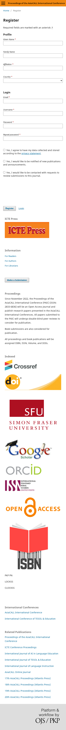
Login (21, 208)
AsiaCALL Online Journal (18, 672)
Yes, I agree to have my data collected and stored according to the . (31, 152)
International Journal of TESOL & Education (28, 659)
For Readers (10, 256)
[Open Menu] (3, 3)
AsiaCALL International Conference (23, 612)
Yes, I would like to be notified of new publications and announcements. (32, 163)
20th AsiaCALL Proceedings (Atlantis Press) (28, 697)
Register (9, 208)
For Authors (10, 260)
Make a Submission (17, 280)
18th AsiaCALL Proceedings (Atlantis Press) (28, 684)
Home (6, 10)
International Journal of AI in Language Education (31, 653)
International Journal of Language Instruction (29, 666)
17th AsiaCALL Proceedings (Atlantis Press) (28, 678)
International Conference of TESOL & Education (30, 618)
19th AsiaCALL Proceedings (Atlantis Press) (28, 690)
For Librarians (11, 265)
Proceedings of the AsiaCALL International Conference (36, 3)
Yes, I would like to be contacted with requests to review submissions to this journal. (31, 174)
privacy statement (31, 153)
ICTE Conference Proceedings (21, 647)
